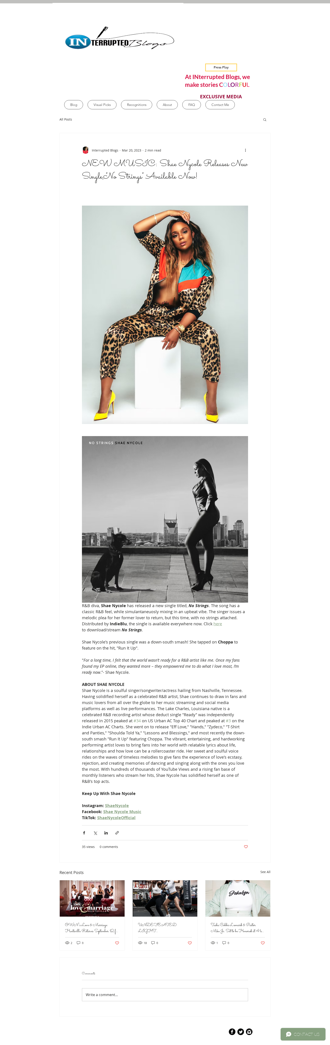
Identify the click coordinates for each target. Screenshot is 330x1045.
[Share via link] (117, 833)
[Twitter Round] (240, 1031)
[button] (265, 119)
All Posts (65, 119)
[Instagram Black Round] (249, 1031)
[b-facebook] (232, 1031)
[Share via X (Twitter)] (95, 833)
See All (265, 872)
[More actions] (245, 150)
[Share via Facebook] (84, 833)
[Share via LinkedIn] (106, 833)
